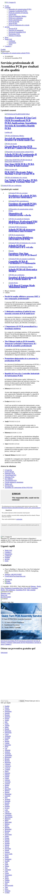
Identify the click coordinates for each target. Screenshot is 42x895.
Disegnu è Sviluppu (15, 35)
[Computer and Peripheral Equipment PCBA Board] (22, 259)
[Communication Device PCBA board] (23, 211)
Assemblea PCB (21, 590)
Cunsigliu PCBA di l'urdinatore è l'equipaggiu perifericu (22, 263)
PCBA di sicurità (14, 21)
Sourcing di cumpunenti (16, 30)
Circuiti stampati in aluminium (14, 482)
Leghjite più (8, 132)
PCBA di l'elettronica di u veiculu (19, 25)
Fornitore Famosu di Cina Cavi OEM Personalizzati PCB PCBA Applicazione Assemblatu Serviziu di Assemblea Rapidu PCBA (21, 123)
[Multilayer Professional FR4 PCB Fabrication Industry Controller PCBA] (19, 219)
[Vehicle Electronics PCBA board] (22, 243)
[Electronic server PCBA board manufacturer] (18, 193)
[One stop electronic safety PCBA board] (18, 227)
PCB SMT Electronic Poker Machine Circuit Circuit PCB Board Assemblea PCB (19, 174)
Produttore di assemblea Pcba (14, 588)
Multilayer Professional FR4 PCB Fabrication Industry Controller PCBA (23, 223)
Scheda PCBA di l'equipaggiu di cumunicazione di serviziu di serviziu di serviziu (21, 156)
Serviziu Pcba (9, 486)
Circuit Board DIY (10, 475)
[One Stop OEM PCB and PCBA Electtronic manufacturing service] (21, 161)
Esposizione (12, 42)
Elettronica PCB (10, 473)
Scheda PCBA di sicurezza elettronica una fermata (22, 230)
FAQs (10, 44)
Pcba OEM (26, 588)
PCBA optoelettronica (15, 20)
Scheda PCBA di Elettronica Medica (23, 270)
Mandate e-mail (5, 593)
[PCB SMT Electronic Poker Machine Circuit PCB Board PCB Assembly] (11, 169)
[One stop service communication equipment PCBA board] (19, 152)
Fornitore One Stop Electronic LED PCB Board (23, 254)
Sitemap (33, 586)
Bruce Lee (4, 595)
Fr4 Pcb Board (9, 472)
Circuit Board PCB (11, 480)
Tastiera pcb (8, 484)
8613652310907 (6, 597)
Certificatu (12, 41)
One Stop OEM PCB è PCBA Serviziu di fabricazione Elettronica (19, 166)
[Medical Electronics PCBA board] (21, 267)
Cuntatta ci (8, 46)
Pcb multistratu (10, 590)
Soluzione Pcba (9, 477)
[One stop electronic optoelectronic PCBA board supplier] (19, 201)
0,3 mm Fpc (8, 470)
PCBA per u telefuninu (16, 18)
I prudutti (7, 7)
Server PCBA (13, 23)
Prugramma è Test (14, 34)
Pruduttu (7, 557)
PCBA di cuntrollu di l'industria (18, 13)
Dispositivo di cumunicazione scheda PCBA (20, 215)
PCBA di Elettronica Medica (17, 16)
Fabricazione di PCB (19, 642)
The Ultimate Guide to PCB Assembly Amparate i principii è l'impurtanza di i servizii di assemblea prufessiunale (20, 343)
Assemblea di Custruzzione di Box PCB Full (18, 487)
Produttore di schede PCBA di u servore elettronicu (22, 196)
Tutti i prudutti (31, 590)
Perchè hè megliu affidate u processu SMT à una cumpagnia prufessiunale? (22, 297)
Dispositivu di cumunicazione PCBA (20, 9)
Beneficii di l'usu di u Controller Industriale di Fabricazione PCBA (22, 374)
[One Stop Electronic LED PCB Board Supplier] (11, 251)
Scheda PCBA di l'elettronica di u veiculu (21, 246)
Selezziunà (4, 652)
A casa (7, 6)
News (6, 37)
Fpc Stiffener (9, 479)
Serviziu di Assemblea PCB (17, 32)
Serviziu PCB (13, 28)
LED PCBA (12, 14)
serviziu (7, 27)
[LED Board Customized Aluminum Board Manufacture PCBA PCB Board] (13, 283)
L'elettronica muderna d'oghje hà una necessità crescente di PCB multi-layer (20, 312)
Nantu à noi (8, 39)
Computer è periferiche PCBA (18, 11)
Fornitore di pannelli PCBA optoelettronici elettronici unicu (23, 205)
